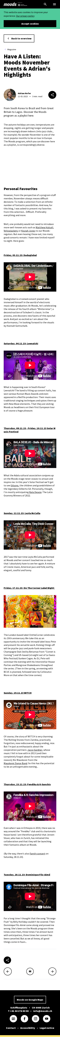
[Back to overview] (30, 971)
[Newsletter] (13, 1018)
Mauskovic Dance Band (15, 763)
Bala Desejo (35, 492)
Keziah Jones (28, 230)
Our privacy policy (25, 15)
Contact (11, 1027)
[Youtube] (46, 1018)
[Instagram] (35, 1018)
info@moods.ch (42, 1010)
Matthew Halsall (44, 227)
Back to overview (21, 38)
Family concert (37, 853)
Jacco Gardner (34, 749)
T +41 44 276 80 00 (18, 1010)
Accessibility (27, 1027)
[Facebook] (24, 1018)
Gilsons (14, 485)
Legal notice (47, 1027)
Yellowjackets (11, 230)
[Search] (45, 4)
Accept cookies (30, 23)
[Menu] (54, 4)
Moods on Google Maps (30, 999)
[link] (10, 4)
